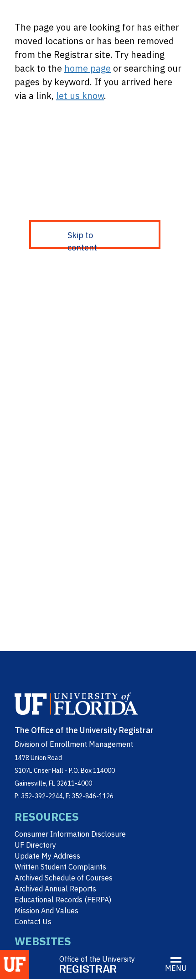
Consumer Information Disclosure (70, 833)
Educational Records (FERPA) (63, 899)
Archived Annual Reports (55, 888)
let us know (80, 95)
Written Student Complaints (60, 866)
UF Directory (35, 844)
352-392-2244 (42, 796)
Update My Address (47, 855)
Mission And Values (46, 910)
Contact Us (33, 921)
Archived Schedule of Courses (64, 877)
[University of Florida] (14, 964)
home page (87, 68)
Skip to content (82, 239)
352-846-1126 (92, 796)
